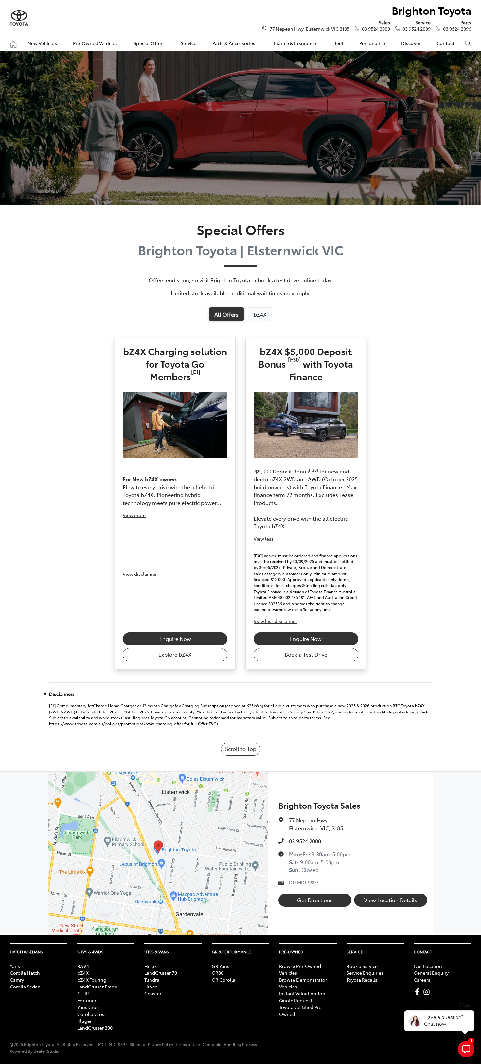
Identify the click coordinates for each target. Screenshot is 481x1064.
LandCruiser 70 (160, 973)
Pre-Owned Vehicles (95, 43)
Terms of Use (188, 1044)
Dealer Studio (46, 1051)
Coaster (152, 993)
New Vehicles (42, 43)
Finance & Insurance (293, 43)
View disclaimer (140, 574)
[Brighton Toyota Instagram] (428, 991)
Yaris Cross (89, 1007)
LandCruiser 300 (95, 1027)
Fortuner (86, 1000)
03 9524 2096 (457, 29)
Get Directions (315, 899)
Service (188, 43)
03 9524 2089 (416, 29)
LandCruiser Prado (97, 986)
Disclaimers (62, 694)
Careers (422, 979)
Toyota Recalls (362, 979)
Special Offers (149, 43)
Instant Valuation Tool (303, 993)
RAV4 (83, 966)
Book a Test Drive (306, 654)
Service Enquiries (365, 973)
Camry (17, 979)
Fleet (338, 43)
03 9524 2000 (376, 29)
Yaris (15, 966)
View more (134, 515)
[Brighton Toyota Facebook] (418, 991)
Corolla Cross (92, 1014)
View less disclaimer (275, 621)
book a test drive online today (294, 279)
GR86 (217, 973)
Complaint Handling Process (230, 1044)
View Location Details (390, 899)
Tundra (151, 979)
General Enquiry (431, 973)
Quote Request (295, 1000)
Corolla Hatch (25, 973)
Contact (445, 43)
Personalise (372, 43)
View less (264, 538)
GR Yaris (220, 966)
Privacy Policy (160, 1044)
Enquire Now (175, 638)
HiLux (150, 966)
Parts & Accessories (233, 43)
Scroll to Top (240, 748)
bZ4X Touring (91, 979)
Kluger (84, 1021)
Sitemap (137, 1044)
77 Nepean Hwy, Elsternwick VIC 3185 (309, 29)
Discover (410, 43)
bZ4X (83, 973)
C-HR (83, 993)
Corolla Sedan (25, 986)
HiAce (150, 986)
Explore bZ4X (175, 654)
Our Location (428, 966)
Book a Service (362, 966)
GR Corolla (223, 979)
